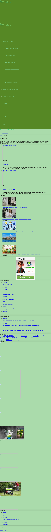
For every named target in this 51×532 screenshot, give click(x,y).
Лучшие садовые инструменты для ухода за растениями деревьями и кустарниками (21, 254)
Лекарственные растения (11, 82)
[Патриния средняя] (9, 411)
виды (5, 336)
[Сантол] (9, 453)
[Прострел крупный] (10, 355)
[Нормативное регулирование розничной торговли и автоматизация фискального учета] (9, 229)
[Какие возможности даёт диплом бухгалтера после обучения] (9, 217)
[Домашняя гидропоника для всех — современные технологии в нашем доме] (12, 439)
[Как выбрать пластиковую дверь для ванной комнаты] (9, 206)
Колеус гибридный (9, 189)
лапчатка (24, 336)
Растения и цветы (7, 41)
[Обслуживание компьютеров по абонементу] (10, 383)
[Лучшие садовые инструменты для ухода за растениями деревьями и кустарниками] (9, 253)
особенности (30, 338)
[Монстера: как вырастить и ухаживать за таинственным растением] (10, 397)
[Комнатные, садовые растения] (6, 4)
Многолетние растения (10, 75)
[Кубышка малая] (9, 369)
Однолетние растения (10, 55)
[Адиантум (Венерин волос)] (9, 467)
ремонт (19, 340)
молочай (41, 336)
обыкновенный (14, 338)
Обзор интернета (9, 116)
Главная (2, 135)
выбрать (10, 336)
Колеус (5, 164)
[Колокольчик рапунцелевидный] (9, 425)
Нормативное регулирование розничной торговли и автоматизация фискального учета (22, 231)
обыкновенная (4, 338)
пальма (43, 337)
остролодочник (38, 337)
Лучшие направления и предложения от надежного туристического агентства (20, 242)
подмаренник (2, 340)
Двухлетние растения (10, 62)
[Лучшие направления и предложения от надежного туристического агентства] (9, 241)
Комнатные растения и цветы (12, 69)
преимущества (15, 340)
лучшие (35, 336)
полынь (9, 340)
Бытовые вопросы (9, 110)
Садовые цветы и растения (11, 48)
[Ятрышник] (9, 509)
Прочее (4, 103)
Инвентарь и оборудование (10, 89)
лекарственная (30, 335)
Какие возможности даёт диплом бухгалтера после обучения (16, 219)
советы (23, 340)
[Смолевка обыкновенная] (9, 481)
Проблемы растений (8, 96)
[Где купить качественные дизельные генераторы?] (10, 495)
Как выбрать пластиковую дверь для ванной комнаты (14, 207)
